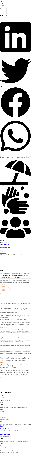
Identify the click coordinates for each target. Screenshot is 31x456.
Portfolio (3, 5)
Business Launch (3, 253)
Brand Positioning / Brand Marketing (5, 428)
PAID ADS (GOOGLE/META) (5, 247)
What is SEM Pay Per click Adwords (5, 434)
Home (2, 3)
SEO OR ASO (2, 250)
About (2, 394)
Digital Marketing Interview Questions (5, 445)
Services (3, 4)
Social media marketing (3, 417)
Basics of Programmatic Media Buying (5, 400)
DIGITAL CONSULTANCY (4, 244)
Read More (1, 409)
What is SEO (2, 411)
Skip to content (2, 0)
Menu (1, 1)
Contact (3, 397)
